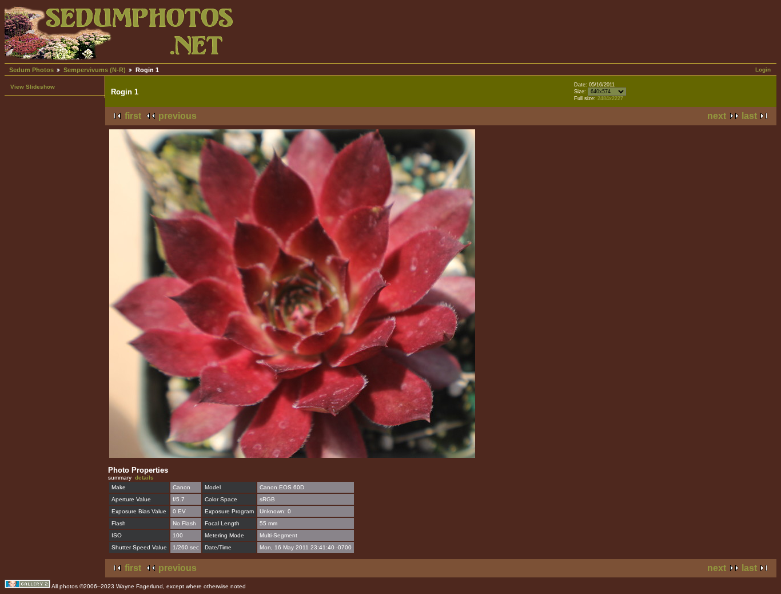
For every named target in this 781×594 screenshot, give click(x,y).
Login (763, 69)
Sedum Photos (31, 69)
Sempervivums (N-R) (94, 69)
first (133, 116)
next (716, 116)
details (144, 477)
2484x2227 (610, 98)
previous (177, 116)
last (749, 116)
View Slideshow (32, 87)
